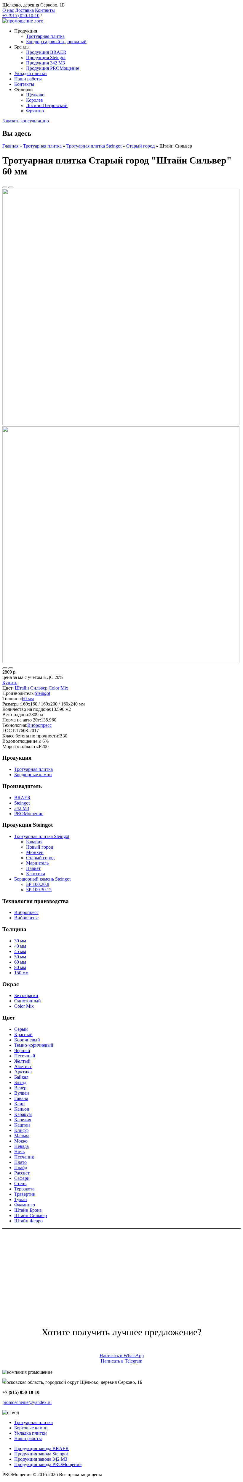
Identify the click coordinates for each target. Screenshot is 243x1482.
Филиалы (23, 89)
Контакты (45, 10)
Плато (20, 1162)
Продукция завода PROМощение (47, 1464)
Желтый (22, 1061)
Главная (10, 145)
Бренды (22, 46)
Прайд (20, 1167)
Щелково (35, 94)
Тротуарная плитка (45, 36)
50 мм (20, 956)
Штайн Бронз (27, 1210)
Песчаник (24, 1156)
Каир (19, 1103)
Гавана (21, 1098)
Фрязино (35, 110)
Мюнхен (35, 852)
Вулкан (21, 1093)
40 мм (20, 946)
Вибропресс (39, 725)
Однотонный (27, 1000)
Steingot (42, 693)
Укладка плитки (30, 73)
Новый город (39, 847)
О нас (8, 10)
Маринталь (37, 862)
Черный (22, 1050)
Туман (20, 1199)
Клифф (21, 1130)
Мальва (21, 1135)
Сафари (22, 1178)
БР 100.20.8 (37, 884)
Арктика (23, 1071)
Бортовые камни (31, 1427)
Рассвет (22, 1172)
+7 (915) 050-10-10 (20, 15)
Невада (21, 1146)
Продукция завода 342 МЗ (40, 1459)
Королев (34, 100)
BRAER (22, 797)
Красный (23, 1034)
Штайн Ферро (28, 1220)
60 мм (28, 698)
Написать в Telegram (121, 1360)
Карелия (22, 1119)
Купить (9, 682)
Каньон (21, 1109)
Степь (20, 1183)
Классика (35, 873)
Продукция (25, 30)
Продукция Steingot (45, 57)
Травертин (25, 1194)
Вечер (20, 1087)
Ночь (19, 1151)
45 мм (20, 951)
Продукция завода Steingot (41, 1453)
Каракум (23, 1114)
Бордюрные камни (33, 774)
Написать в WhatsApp (122, 1355)
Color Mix (58, 687)
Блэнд (20, 1082)
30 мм (20, 940)
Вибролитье (26, 917)
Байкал (21, 1077)
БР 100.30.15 (39, 889)
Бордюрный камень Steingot (42, 878)
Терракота (24, 1188)
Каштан (22, 1124)
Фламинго (24, 1204)
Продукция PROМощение (52, 68)
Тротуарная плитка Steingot (94, 145)
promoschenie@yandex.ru (27, 1402)
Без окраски (26, 995)
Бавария (34, 841)
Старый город (140, 145)
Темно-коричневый (33, 1045)
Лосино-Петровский (47, 105)
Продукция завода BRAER (41, 1448)
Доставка (24, 10)
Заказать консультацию (25, 120)
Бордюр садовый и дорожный (56, 41)
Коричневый (27, 1039)
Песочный (24, 1055)
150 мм (21, 972)
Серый (21, 1029)
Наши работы (28, 78)
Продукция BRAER (46, 52)
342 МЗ (21, 808)
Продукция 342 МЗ (45, 62)
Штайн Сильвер (31, 687)
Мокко (21, 1140)
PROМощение (28, 813)
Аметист (23, 1066)
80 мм (20, 967)
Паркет (33, 868)
